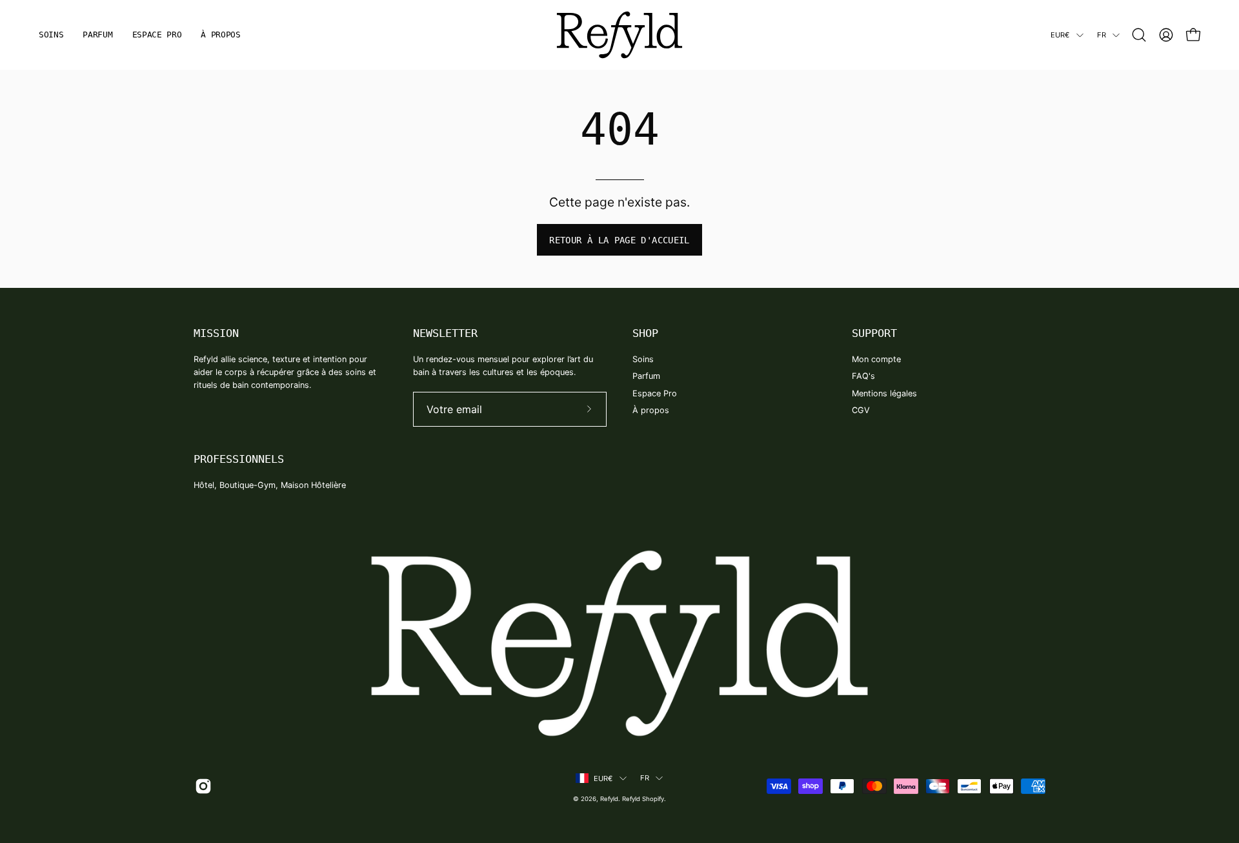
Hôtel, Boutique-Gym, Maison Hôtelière (270, 485)
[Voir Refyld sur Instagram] (201, 786)
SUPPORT (874, 333)
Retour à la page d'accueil (619, 240)
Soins (643, 359)
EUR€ (1060, 34)
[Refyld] (619, 35)
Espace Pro (654, 393)
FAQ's (863, 376)
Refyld (609, 798)
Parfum (646, 376)
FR (1101, 34)
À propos (650, 410)
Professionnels (239, 458)
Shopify (653, 798)
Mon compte (876, 359)
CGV (861, 410)
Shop (645, 333)
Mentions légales (884, 393)
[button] (1139, 34)
